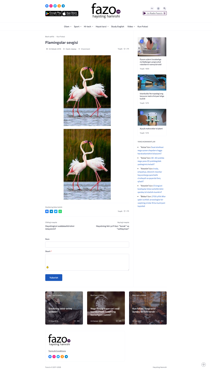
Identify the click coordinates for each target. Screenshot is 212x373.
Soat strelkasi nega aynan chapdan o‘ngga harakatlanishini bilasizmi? (151, 150)
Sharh (48, 251)
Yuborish (53, 277)
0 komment (85, 49)
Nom (47, 239)
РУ (152, 8)
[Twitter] (55, 6)
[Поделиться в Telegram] (51, 211)
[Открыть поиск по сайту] (165, 8)
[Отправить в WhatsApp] (60, 211)
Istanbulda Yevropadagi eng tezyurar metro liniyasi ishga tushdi (152, 96)
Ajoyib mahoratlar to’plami (151, 128)
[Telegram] (63, 6)
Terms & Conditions (57, 351)
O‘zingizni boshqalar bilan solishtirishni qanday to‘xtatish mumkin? (150, 188)
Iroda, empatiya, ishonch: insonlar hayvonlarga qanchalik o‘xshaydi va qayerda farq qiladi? (150, 175)
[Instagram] (51, 6)
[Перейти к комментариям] (204, 365)
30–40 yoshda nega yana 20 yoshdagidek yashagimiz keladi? (151, 161)
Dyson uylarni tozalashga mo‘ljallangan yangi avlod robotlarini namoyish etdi (151, 62)
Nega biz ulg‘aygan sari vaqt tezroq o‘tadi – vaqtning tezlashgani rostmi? (105, 311)
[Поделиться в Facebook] (47, 211)
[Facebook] (46, 6)
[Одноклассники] (59, 6)
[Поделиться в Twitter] (55, 211)
